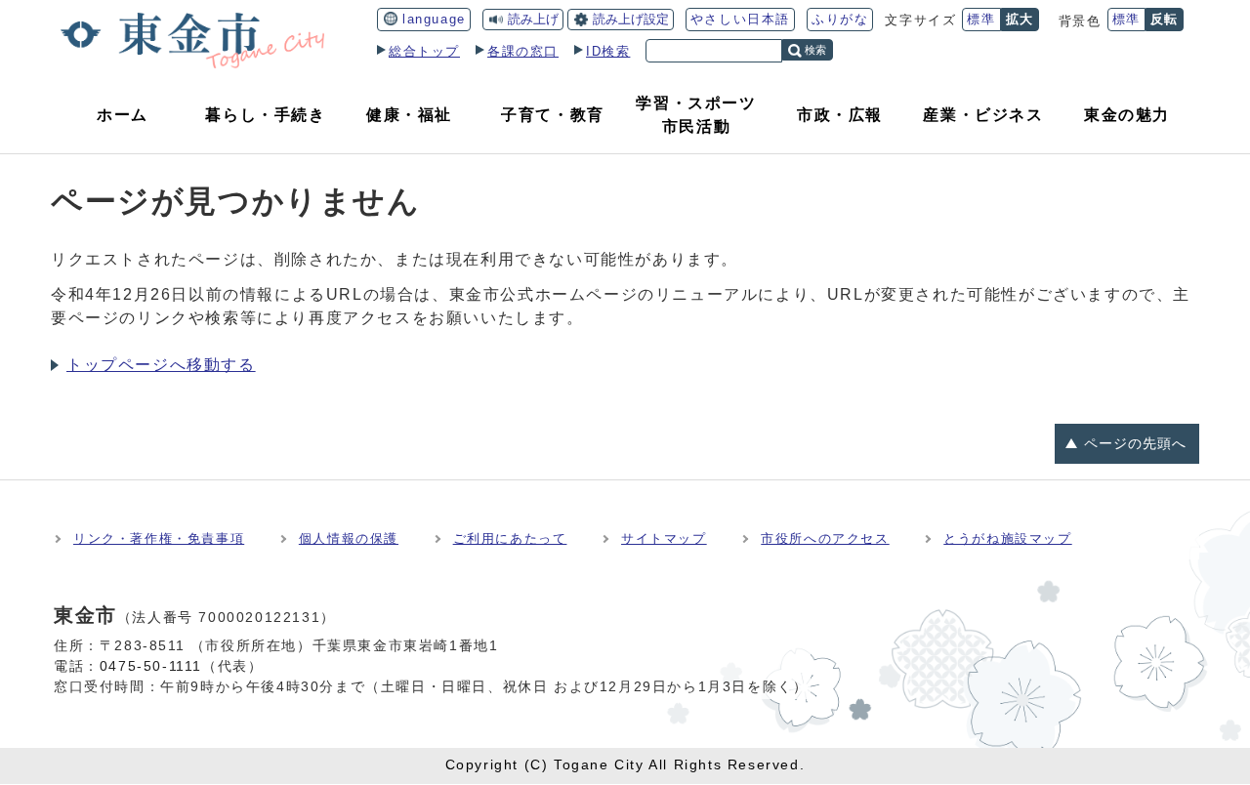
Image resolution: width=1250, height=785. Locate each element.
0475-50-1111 (151, 666)
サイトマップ (664, 538)
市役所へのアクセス (825, 538)
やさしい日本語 (740, 19)
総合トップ (424, 51)
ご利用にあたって (510, 538)
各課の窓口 (523, 51)
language (434, 19)
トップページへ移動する (161, 364)
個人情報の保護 (348, 538)
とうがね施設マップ (1007, 538)
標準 (981, 19)
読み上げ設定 (631, 19)
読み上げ (533, 19)
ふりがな (840, 19)
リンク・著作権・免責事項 (158, 538)
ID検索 (608, 51)
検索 (815, 50)
